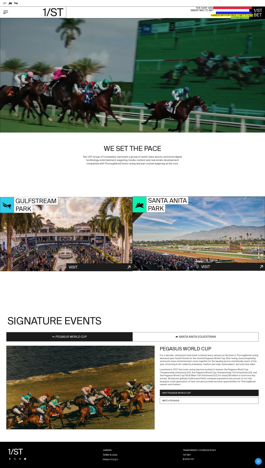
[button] (132, 92)
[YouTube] (25, 459)
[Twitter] (15, 459)
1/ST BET (187, 455)
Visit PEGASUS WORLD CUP (176, 393)
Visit (73, 267)
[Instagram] (20, 459)
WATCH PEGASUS (170, 400)
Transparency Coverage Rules (199, 450)
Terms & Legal (110, 455)
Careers (107, 450)
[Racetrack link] (5, 3)
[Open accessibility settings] (258, 461)
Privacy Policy (110, 459)
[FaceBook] (10, 459)
